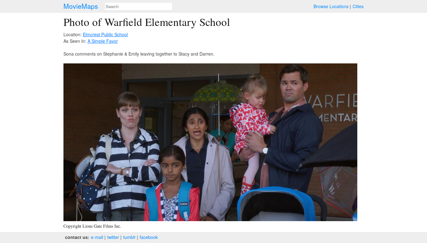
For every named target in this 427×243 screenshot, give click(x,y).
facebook (149, 237)
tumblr (129, 237)
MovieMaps (80, 6)
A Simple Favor (103, 41)
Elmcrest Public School (105, 34)
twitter (113, 237)
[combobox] (138, 6)
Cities (358, 6)
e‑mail (97, 237)
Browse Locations (331, 6)
